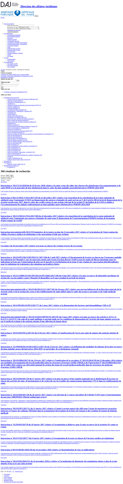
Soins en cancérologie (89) (14, 143)
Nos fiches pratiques (12, 65)
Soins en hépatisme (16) (13, 147)
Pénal (8, 47)
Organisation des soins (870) (11, 97)
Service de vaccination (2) (14, 129)
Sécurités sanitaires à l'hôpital (15, 53)
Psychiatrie (10, 56)
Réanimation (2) (11, 123)
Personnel (10, 38)
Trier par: (3, 175)
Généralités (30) (11, 112)
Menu (36, 16)
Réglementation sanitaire (13, 48)
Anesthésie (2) (11, 103)
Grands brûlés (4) (12, 114)
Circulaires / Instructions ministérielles (11, 76)
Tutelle (9, 54)
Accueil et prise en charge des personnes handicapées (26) (22, 99)
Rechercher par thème (13, 28)
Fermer (2, 17)
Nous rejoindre (8, 479)
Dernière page (19, 471)
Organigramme (11, 59)
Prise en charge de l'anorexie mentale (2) (18, 120)
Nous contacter (8, 477)
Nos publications (8, 62)
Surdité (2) (10, 156)
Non (8, 180)
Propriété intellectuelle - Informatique (17, 44)
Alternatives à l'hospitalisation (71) (16, 102)
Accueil (3, 69)
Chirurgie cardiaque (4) (13, 106)
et (1, 85)
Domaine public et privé (13, 50)
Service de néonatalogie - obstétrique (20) (18, 128)
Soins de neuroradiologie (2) (14, 137)
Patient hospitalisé (12, 39)
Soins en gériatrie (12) (13, 144)
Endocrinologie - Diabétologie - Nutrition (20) (19, 111)
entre (2, 84)
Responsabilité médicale (13, 36)
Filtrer (2, 71)
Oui (3, 180)
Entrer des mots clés (12, 25)
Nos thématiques (8, 33)
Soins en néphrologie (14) (14, 149)
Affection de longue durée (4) (15, 100)
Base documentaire (9, 24)
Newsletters (7, 474)
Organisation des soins (13, 41)
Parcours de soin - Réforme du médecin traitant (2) (20, 119)
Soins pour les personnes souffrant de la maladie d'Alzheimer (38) (24, 155)
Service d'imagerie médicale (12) (16, 132)
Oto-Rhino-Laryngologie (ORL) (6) (16, 117)
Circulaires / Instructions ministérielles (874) (15, 92)
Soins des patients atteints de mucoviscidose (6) (19, 141)
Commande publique (12, 45)
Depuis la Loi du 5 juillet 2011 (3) (16, 164)
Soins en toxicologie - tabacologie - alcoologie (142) (21, 152)
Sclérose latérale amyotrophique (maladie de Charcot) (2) (22, 126)
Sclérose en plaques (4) (13, 125)
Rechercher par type (12, 27)
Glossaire (6, 476)
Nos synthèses (11, 67)
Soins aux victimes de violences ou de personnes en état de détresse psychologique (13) (30, 134)
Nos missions (10, 60)
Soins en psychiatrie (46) (13, 150)
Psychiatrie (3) (8, 162)
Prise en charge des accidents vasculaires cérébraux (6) (21, 122)
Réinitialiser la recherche (13, 30)
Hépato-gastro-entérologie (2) (15, 115)
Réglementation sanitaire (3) (11, 165)
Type (11, 175)
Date (8, 175)
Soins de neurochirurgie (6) (14, 135)
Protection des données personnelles (13, 482)
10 (13, 471)
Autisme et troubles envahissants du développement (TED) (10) (24, 105)
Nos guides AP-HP (12, 63)
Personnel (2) (7, 161)
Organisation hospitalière (13, 35)
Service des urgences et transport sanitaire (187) (19, 131)
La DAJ (6, 57)
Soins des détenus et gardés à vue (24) (17, 140)
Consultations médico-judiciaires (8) (16, 109)
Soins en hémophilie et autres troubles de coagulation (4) (22, 146)
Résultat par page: (5, 177)
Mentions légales (8, 480)
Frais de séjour (11, 51)
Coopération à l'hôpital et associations (17, 42)
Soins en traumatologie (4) (14, 153)
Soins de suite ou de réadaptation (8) (17, 138)
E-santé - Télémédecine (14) (14, 158)
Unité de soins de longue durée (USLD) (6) (18, 159)
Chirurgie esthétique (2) (13, 108)
